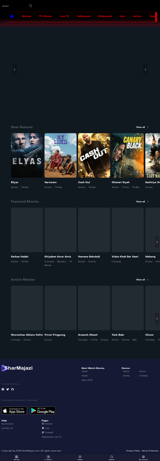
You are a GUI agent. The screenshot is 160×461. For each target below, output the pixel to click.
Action (137, 16)
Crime (125, 187)
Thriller (25, 187)
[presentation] (14, 70)
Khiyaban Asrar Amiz (58, 256)
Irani (122, 16)
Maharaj (150, 256)
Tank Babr (118, 334)
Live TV (64, 16)
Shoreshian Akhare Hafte (27, 334)
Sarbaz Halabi (19, 256)
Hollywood (84, 16)
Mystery (61, 261)
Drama (48, 187)
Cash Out (84, 182)
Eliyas (14, 182)
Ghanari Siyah (121, 182)
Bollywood (105, 16)
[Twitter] (7, 389)
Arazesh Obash (88, 334)
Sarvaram (51, 182)
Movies (26, 16)
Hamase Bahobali (89, 256)
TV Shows (45, 16)
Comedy (49, 261)
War (134, 339)
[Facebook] (3, 389)
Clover (149, 334)
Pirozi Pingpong (55, 334)
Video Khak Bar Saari (125, 256)
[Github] (12, 389)
